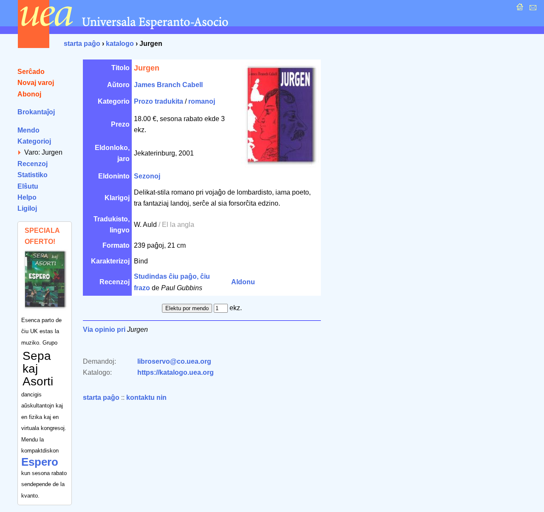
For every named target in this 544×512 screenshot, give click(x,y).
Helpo (27, 197)
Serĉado (31, 71)
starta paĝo (82, 43)
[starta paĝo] (518, 9)
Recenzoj (32, 163)
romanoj (201, 101)
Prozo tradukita (158, 101)
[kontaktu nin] (532, 9)
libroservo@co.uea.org (174, 361)
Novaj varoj (35, 82)
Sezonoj (147, 176)
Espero (39, 462)
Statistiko (32, 174)
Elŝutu (27, 186)
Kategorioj (34, 141)
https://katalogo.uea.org (175, 372)
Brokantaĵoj (36, 112)
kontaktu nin (146, 397)
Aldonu (243, 282)
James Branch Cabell (168, 84)
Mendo (28, 130)
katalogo (120, 43)
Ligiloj (27, 208)
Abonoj (29, 94)
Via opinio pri (104, 329)
